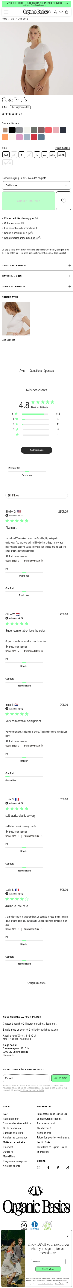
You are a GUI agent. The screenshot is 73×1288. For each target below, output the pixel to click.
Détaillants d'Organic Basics (52, 1147)
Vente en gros (44, 1133)
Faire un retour (11, 1118)
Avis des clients (11, 1166)
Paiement (8, 1147)
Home (4, 18)
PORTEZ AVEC (10, 296)
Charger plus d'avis (36, 983)
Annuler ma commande (15, 1137)
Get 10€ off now (48, 1269)
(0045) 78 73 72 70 (26, 1035)
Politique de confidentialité (32, 1090)
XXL (52, 154)
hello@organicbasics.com (44, 1029)
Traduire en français (18, 556)
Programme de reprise (15, 1161)
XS (14, 154)
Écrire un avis (36, 450)
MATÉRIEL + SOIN (12, 275)
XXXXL (7, 163)
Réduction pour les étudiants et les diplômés (53, 1140)
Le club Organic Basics (49, 1118)
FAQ (5, 1114)
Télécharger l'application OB (52, 1114)
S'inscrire (60, 1078)
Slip (12, 18)
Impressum (43, 1151)
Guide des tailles (12, 1128)
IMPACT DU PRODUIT (13, 286)
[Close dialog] (69, 1232)
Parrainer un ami (46, 1123)
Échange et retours (13, 1133)
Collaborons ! (44, 1128)
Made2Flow (9, 1156)
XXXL (61, 154)
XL (44, 154)
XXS (6, 154)
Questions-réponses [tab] (42, 370)
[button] (6, 12)
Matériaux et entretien (14, 1142)
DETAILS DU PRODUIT (14, 265)
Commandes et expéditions (17, 1123)
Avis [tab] (22, 370)
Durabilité (8, 1151)
